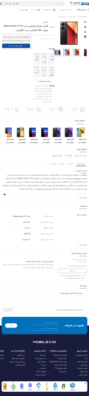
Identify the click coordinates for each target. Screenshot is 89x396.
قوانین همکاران (20, 365)
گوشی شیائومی (62, 16)
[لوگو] (78, 3)
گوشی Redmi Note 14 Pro (58, 361)
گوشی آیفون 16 (62, 358)
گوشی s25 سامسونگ (60, 355)
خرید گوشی (83, 365)
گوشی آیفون (83, 371)
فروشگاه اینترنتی (82, 16)
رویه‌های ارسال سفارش (18, 358)
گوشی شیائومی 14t (61, 368)
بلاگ (85, 358)
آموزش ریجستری (40, 375)
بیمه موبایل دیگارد (40, 358)
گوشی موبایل (71, 16)
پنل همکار (43, 355)
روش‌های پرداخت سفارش (17, 361)
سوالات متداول (41, 361)
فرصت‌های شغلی (82, 361)
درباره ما (43, 365)
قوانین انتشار (62, 310)
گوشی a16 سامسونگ (60, 365)
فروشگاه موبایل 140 (81, 355)
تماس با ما (43, 368)
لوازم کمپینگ (63, 371)
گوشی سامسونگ (82, 368)
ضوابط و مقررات (41, 371)
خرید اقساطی (21, 355)
